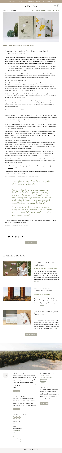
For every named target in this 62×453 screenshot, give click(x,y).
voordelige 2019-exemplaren (14, 70)
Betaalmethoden (43, 379)
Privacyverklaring (16, 439)
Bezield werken (13, 45)
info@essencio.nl (16, 222)
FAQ (53, 10)
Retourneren (43, 381)
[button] (5, 10)
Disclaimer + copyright (18, 441)
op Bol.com (50, 220)
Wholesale (43, 10)
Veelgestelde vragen (44, 375)
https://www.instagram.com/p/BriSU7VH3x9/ (16, 110)
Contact (57, 10)
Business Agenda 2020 (17, 66)
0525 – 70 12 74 (16, 432)
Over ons (49, 10)
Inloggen (52, 5)
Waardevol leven (29, 45)
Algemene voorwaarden (18, 437)
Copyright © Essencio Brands (31, 449)
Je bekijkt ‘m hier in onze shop (30, 166)
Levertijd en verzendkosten (46, 377)
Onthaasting (20, 45)
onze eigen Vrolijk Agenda (38, 88)
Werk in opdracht (36, 10)
